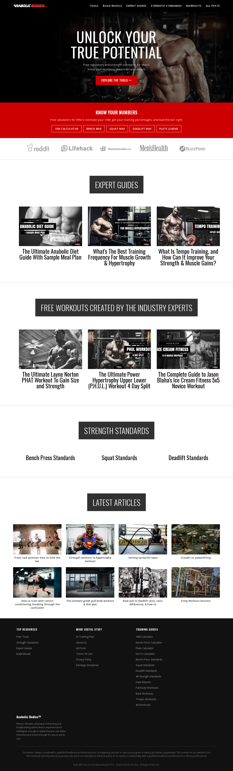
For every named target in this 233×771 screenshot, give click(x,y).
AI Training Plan (85, 636)
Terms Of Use (84, 654)
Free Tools (22, 636)
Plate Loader (168, 128)
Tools (94, 5)
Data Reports (143, 682)
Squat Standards (145, 665)
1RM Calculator (66, 128)
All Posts (213, 5)
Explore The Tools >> (116, 80)
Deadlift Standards (146, 670)
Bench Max (93, 128)
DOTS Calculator (145, 654)
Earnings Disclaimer (87, 665)
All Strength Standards (148, 676)
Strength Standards (166, 5)
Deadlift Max (142, 128)
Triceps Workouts (146, 699)
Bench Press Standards (149, 659)
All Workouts (143, 705)
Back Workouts (144, 693)
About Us (81, 642)
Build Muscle (112, 5)
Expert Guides (136, 5)
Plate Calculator (145, 648)
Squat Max (117, 128)
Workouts (193, 5)
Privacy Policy (83, 659)
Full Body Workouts (147, 687)
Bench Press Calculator (149, 642)
